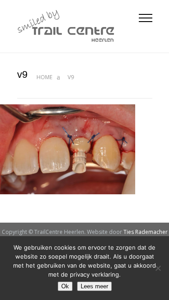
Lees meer (94, 286)
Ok (65, 286)
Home (44, 77)
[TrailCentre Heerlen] (78, 26)
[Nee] (157, 268)
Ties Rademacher (145, 232)
